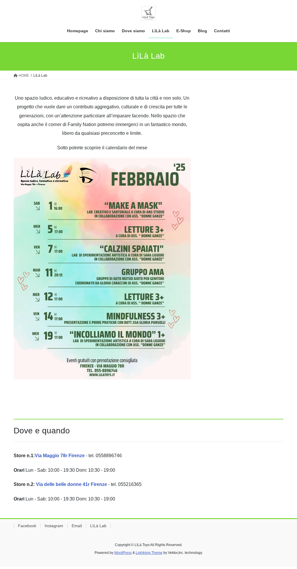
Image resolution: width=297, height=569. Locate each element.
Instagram (54, 525)
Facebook (27, 525)
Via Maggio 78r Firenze (60, 455)
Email (77, 525)
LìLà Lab (98, 525)
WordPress (123, 553)
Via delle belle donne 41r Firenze (71, 484)
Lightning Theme (149, 553)
